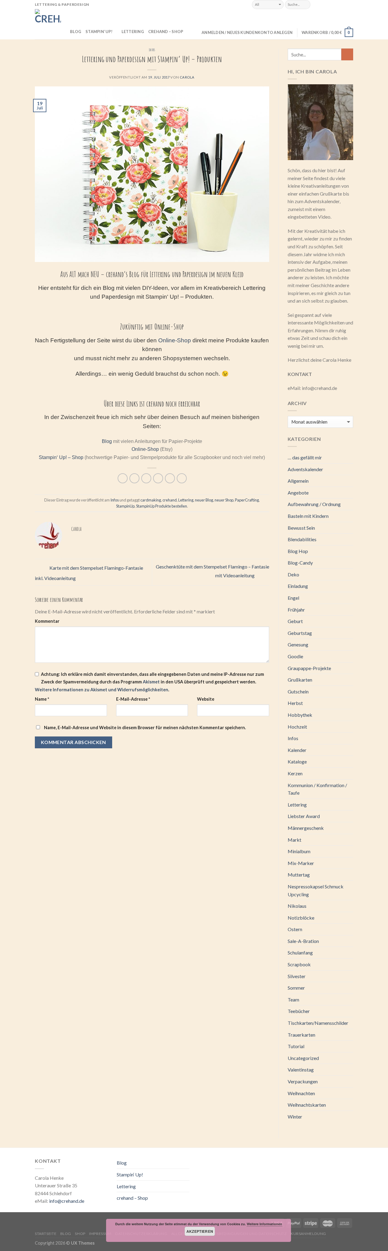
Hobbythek (300, 715)
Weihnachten (301, 1093)
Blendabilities (302, 539)
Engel (293, 598)
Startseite (45, 1233)
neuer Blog (204, 500)
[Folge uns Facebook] (317, 4)
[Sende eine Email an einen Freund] (146, 478)
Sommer (296, 988)
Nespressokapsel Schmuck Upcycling (315, 890)
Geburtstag (300, 633)
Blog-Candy (300, 562)
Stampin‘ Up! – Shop (61, 457)
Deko (293, 574)
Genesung (298, 644)
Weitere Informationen (264, 1224)
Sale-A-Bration (303, 941)
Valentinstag (301, 1069)
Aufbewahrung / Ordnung (314, 504)
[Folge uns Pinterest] (344, 4)
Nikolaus (297, 906)
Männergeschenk (306, 828)
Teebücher (299, 1011)
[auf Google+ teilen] (170, 478)
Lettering (133, 31)
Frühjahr (296, 609)
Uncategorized (303, 1058)
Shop (80, 1233)
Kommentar (47, 621)
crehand (169, 500)
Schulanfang (300, 952)
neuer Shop (224, 500)
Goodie (295, 656)
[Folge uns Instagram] (324, 4)
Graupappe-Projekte (309, 668)
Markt (294, 840)
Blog (75, 31)
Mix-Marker (301, 863)
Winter (295, 1116)
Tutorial (296, 1046)
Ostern (295, 929)
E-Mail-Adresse (133, 699)
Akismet (151, 681)
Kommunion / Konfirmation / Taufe (317, 789)
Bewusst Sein (301, 528)
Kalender (297, 750)
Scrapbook (299, 964)
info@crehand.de (66, 1201)
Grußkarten (300, 680)
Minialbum (299, 851)
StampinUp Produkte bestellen (161, 506)
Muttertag (299, 874)
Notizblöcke (301, 918)
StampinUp (125, 506)
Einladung (298, 586)
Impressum (100, 1233)
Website (205, 699)
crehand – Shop (165, 31)
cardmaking (150, 500)
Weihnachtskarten (307, 1105)
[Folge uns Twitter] (330, 4)
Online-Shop (174, 340)
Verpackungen (303, 1081)
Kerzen (295, 773)
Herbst (295, 703)
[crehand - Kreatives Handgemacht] (48, 24)
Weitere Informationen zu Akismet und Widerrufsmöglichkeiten (101, 689)
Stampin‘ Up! (98, 31)
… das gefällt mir (305, 457)
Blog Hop (298, 551)
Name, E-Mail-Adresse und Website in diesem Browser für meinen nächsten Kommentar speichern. (145, 727)
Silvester (297, 976)
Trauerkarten (301, 1035)
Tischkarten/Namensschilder (318, 1023)
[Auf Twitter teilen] (134, 478)
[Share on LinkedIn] (182, 478)
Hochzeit (297, 726)
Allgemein (298, 481)
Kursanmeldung (308, 1233)
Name (42, 699)
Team (293, 999)
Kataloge (297, 761)
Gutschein (298, 691)
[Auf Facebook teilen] (123, 478)
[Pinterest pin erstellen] (158, 478)
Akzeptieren (199, 1231)
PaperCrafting (247, 500)
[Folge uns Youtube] (350, 4)
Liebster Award (304, 816)
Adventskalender (305, 469)
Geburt (295, 621)
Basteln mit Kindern (308, 516)
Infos (152, 50)
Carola (187, 77)
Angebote (298, 492)
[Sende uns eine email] (337, 4)
